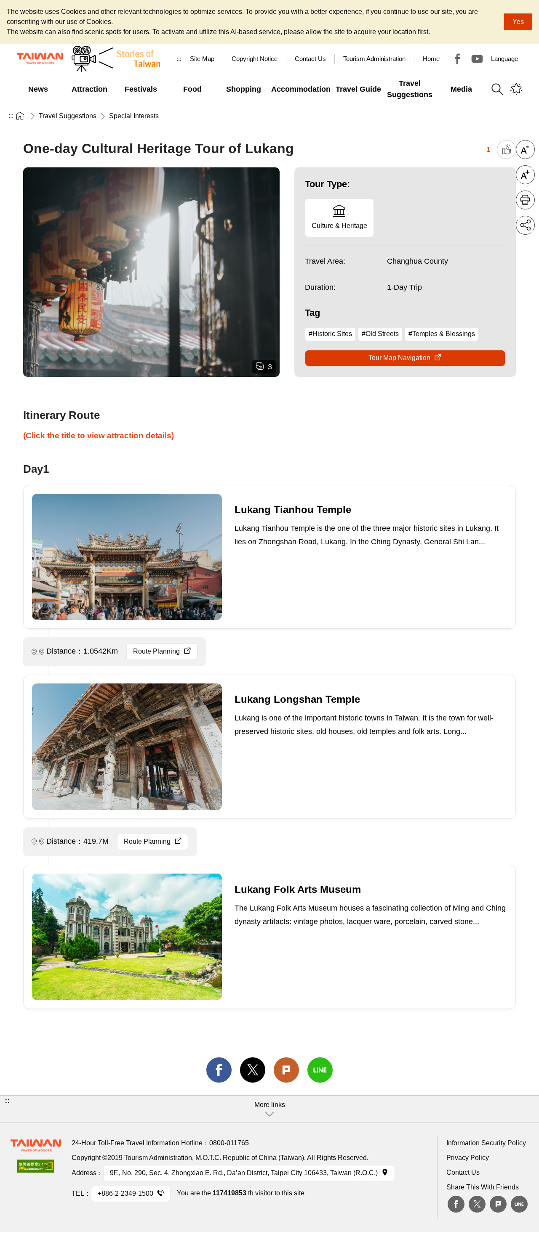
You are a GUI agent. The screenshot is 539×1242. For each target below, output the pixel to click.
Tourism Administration (374, 58)
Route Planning (156, 651)
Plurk (286, 1070)
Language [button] (504, 58)
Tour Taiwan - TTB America (458, 59)
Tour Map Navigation (399, 357)
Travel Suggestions (67, 115)
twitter (252, 1070)
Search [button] (497, 89)
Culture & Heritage (339, 225)
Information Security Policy (486, 1143)
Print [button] (525, 200)
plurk (498, 1204)
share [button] (525, 225)
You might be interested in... (516, 89)
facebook (219, 1070)
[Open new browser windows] (36, 1168)
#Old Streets (380, 333)
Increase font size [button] (525, 174)
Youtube (477, 59)
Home (431, 58)
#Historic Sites (330, 333)
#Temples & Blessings (441, 333)
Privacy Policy (467, 1157)
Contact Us (463, 1172)
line (320, 1070)
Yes (518, 21)
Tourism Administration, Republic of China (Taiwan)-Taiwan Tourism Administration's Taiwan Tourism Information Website (40, 58)
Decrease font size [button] (525, 149)
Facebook (456, 1204)
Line (519, 1204)
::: (178, 58)
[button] (269, 1109)
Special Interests (134, 115)
